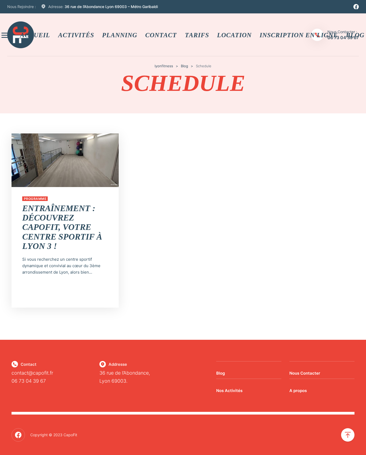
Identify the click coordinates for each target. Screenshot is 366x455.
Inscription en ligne (299, 34)
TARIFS (197, 34)
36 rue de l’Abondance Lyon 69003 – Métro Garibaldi (111, 6)
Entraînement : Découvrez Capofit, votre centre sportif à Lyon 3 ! (62, 227)
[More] (5, 35)
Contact (161, 34)
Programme (35, 199)
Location (234, 34)
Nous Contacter (304, 373)
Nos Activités (229, 390)
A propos (298, 390)
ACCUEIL (35, 34)
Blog (220, 373)
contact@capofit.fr (32, 373)
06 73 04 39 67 (29, 381)
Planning (119, 34)
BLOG (355, 34)
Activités (76, 34)
